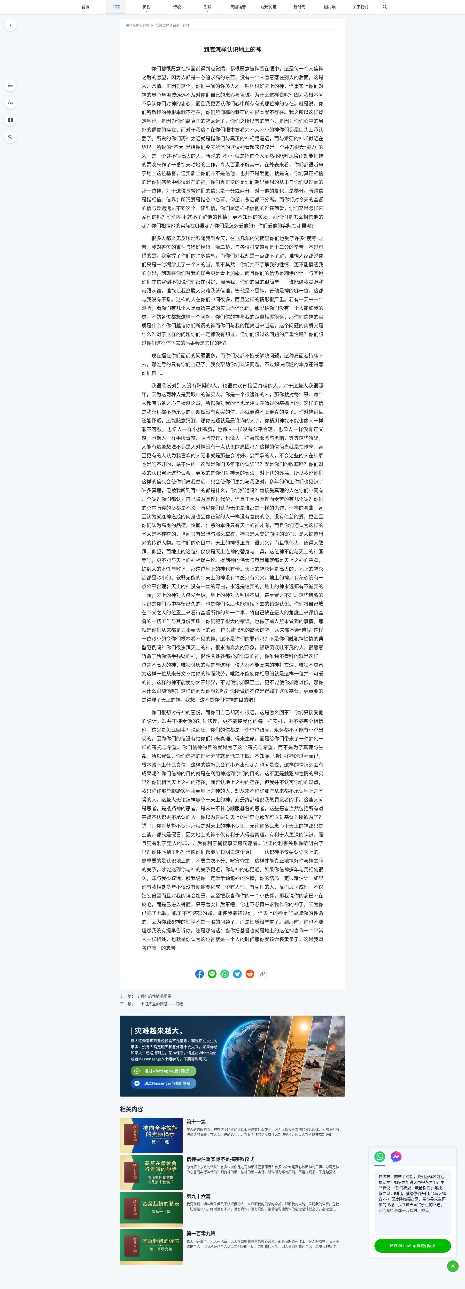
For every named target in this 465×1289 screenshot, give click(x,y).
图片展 (330, 6)
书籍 (116, 6)
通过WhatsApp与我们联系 (413, 1245)
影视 (146, 6)
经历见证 (269, 6)
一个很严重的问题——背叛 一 (164, 1004)
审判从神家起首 (137, 25)
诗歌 (177, 6)
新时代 (299, 6)
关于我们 (360, 6)
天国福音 (238, 6)
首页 (85, 6)
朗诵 (207, 6)
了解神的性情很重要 (154, 996)
